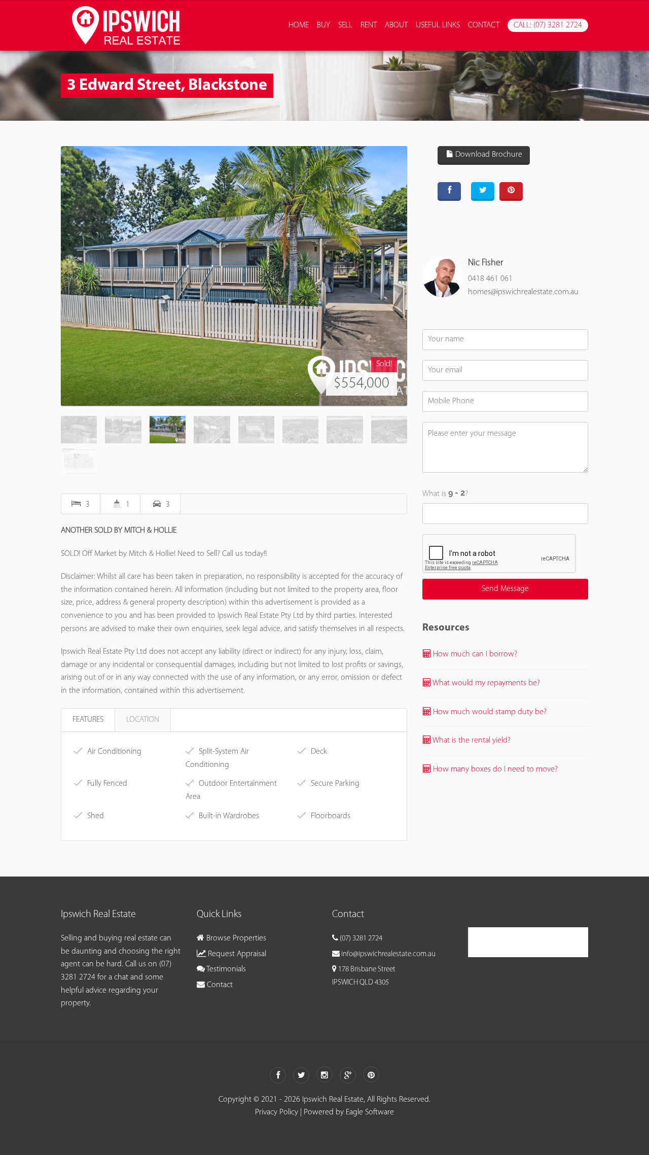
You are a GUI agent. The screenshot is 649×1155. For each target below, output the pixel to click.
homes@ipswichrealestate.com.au (523, 292)
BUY (323, 25)
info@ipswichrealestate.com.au (388, 954)
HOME (299, 25)
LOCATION (142, 720)
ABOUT (396, 25)
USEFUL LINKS (438, 25)
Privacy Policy (276, 1112)
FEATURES (88, 720)
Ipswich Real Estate (516, 942)
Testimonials (225, 969)
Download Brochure (487, 155)
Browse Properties (235, 938)
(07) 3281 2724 (361, 938)
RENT (368, 25)
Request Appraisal (236, 954)
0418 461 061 (490, 279)
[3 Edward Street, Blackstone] (234, 276)
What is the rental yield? (471, 741)
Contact (219, 985)
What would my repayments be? (485, 683)
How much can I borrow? (474, 654)
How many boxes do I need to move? (494, 769)
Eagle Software (370, 1112)
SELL (345, 25)
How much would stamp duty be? (489, 712)
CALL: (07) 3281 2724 (548, 25)
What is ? (445, 494)
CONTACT (483, 25)
